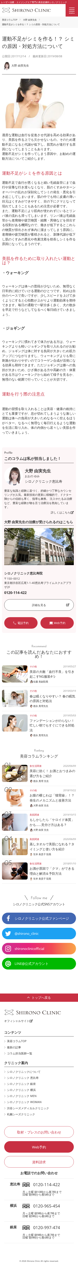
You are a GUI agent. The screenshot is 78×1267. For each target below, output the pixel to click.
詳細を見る (39, 605)
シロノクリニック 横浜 (21, 1090)
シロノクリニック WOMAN (24, 1102)
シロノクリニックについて (24, 1072)
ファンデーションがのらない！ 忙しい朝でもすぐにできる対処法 (52, 725)
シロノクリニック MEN (22, 1096)
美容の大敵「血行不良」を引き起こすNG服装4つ (52, 673)
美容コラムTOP (9, 19)
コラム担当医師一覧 (19, 1053)
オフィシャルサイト (16, 1021)
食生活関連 (36, 766)
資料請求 (39, 1162)
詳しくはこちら (60, 512)
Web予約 (39, 1147)
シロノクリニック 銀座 (21, 1084)
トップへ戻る (41, 997)
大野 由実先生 (30, 19)
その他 (33, 666)
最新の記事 (14, 1047)
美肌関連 (34, 814)
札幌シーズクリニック (21, 1114)
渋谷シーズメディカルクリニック (28, 1108)
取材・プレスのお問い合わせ (39, 1132)
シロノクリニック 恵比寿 (23, 1078)
